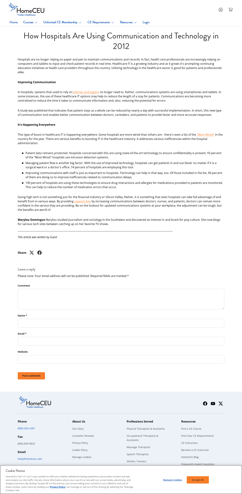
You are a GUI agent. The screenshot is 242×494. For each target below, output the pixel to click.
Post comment (31, 375)
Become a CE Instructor (195, 450)
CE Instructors (189, 443)
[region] (121, 479)
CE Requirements (99, 22)
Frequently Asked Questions (198, 464)
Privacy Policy (80, 443)
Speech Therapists (138, 454)
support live (82, 201)
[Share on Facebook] (39, 253)
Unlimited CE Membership (60, 22)
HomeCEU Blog (190, 457)
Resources (126, 22)
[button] (231, 9)
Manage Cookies (82, 457)
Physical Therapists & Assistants (146, 428)
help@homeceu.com (30, 458)
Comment (24, 285)
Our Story (78, 428)
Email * (22, 333)
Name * (22, 315)
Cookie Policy (80, 450)
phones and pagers (86, 92)
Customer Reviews (83, 435)
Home (14, 22)
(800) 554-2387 (26, 428)
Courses (28, 22)
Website (23, 351)
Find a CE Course (191, 428)
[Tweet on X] (32, 253)
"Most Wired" (205, 135)
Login (146, 22)
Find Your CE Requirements (197, 435)
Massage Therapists (138, 447)
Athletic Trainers (136, 461)
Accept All (198, 479)
